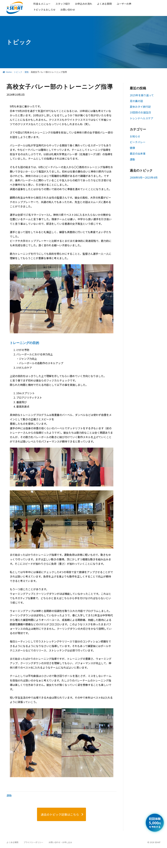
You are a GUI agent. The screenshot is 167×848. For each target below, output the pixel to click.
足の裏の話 (136, 101)
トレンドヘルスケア (141, 118)
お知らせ (135, 136)
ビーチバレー (137, 142)
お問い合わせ (67, 9)
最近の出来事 (137, 153)
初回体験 (155, 822)
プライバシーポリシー (33, 842)
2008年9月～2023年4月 (144, 177)
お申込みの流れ (83, 3)
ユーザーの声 (124, 3)
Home (9, 72)
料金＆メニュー (42, 3)
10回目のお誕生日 (140, 112)
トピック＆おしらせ (44, 9)
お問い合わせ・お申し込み (60, 842)
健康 (132, 148)
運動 (26, 72)
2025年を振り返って (142, 95)
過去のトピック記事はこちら (60, 814)
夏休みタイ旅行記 (140, 107)
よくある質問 (104, 3)
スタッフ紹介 (62, 3)
